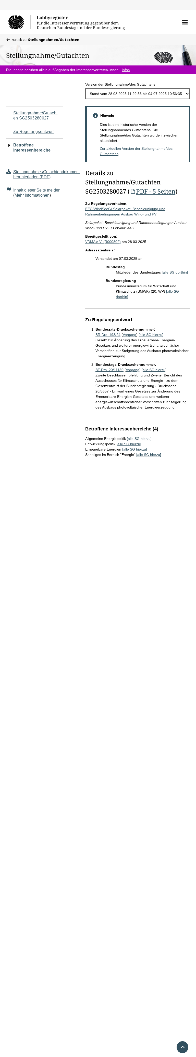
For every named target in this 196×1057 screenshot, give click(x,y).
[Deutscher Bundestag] (19, 22)
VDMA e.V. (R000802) (103, 242)
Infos (126, 70)
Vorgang (129, 335)
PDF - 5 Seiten (155, 191)
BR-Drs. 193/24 (107, 335)
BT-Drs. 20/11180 (109, 370)
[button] (184, 22)
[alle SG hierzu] (151, 335)
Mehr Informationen (32, 195)
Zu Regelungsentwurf (33, 131)
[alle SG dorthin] (175, 272)
